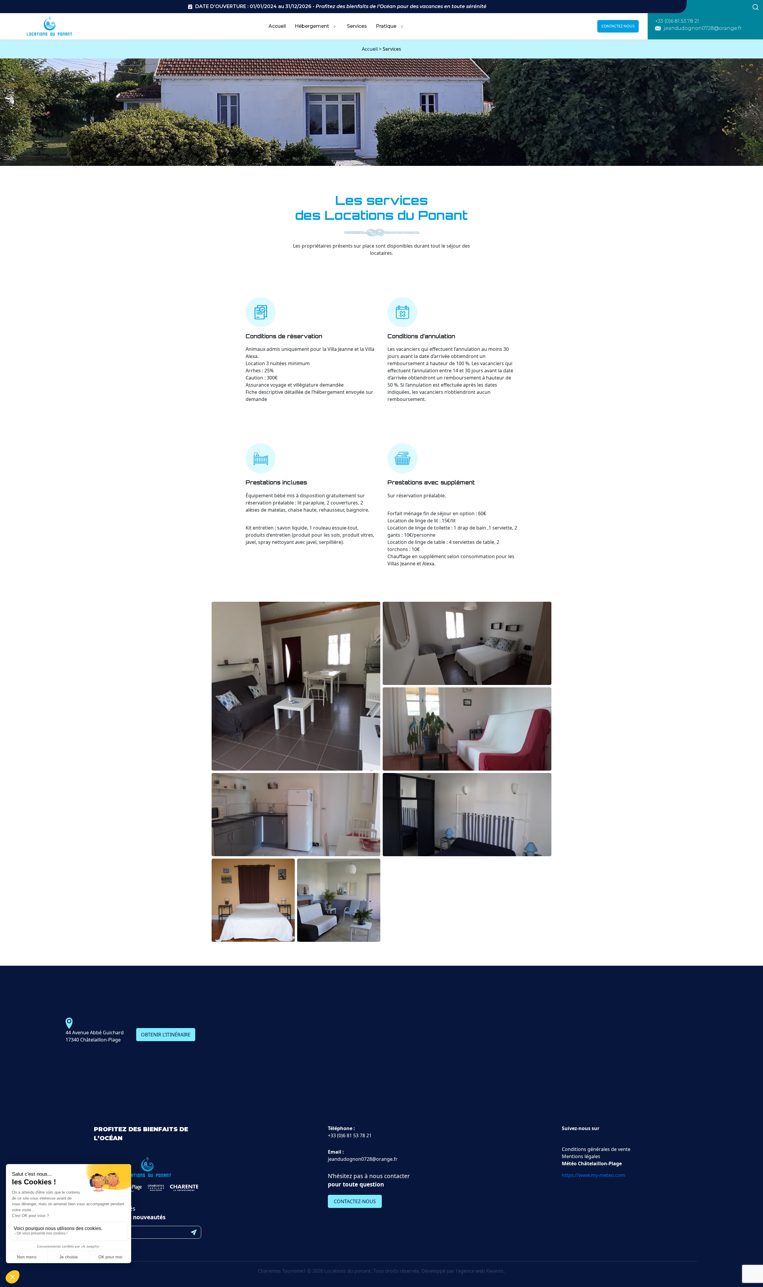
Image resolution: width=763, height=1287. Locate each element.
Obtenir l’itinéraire (165, 1034)
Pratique (386, 26)
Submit (193, 1232)
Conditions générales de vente (596, 1149)
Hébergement (312, 26)
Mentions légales (581, 1156)
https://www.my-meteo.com (593, 1175)
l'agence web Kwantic (480, 1271)
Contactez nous (618, 26)
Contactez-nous (355, 1201)
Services (357, 26)
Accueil (277, 26)
